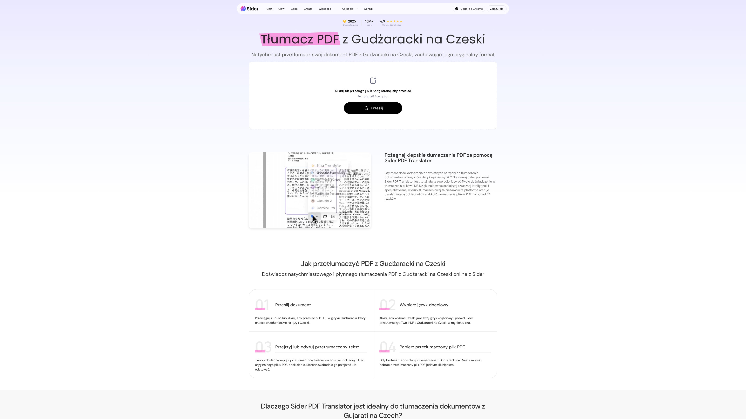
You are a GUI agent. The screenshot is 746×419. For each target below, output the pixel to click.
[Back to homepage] (249, 9)
